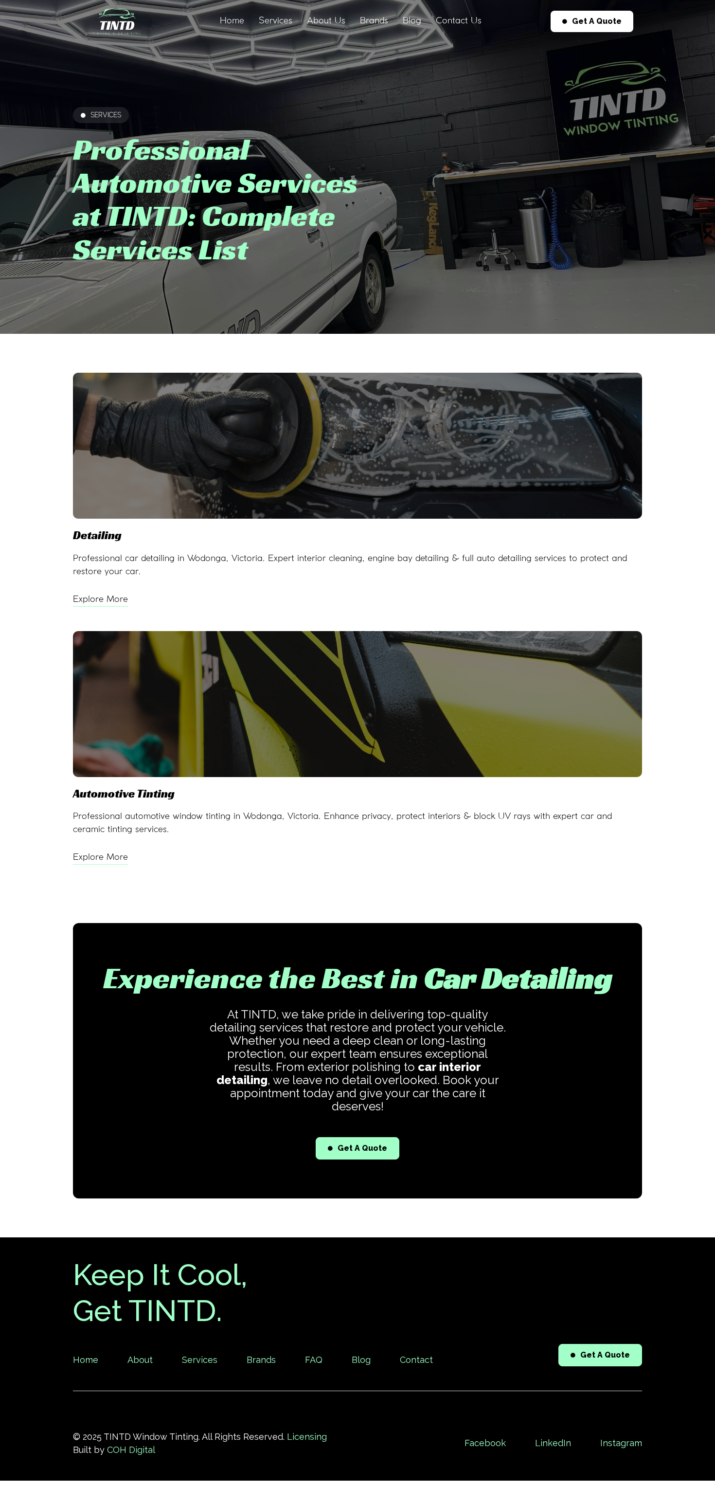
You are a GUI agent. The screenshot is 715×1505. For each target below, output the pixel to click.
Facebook (485, 1443)
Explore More (100, 599)
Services (275, 21)
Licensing (307, 1437)
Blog (412, 21)
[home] (116, 21)
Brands (374, 21)
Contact (416, 1360)
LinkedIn (553, 1443)
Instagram (621, 1443)
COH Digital (131, 1450)
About (140, 1360)
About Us (326, 21)
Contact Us (459, 21)
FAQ (313, 1360)
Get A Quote (592, 21)
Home (232, 21)
